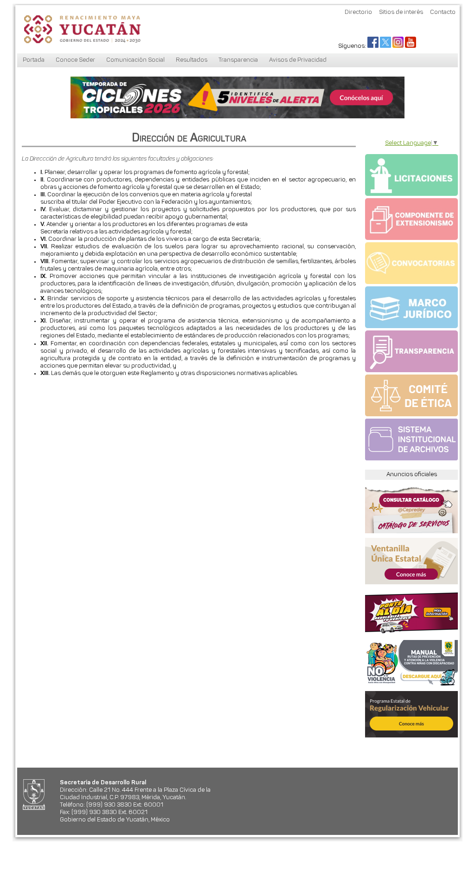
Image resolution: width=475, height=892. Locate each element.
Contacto (443, 12)
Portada (34, 60)
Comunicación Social (135, 60)
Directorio (358, 12)
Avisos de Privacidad (298, 60)
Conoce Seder (75, 60)
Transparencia (238, 60)
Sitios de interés (401, 12)
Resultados (191, 60)
